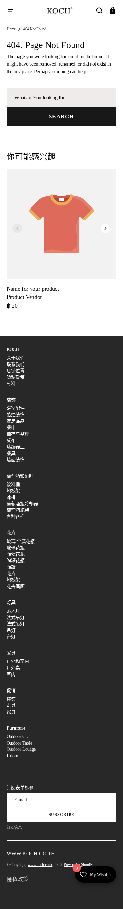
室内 (11, 674)
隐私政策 (16, 377)
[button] (10, 10)
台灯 (11, 636)
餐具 (11, 453)
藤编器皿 (16, 446)
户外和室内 (18, 661)
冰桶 (11, 497)
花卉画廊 (16, 586)
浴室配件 (16, 408)
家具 (11, 711)
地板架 (13, 490)
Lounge (29, 749)
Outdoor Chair (19, 736)
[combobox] (61, 97)
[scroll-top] (109, 895)
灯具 (11, 705)
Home (11, 29)
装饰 (11, 699)
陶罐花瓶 (16, 560)
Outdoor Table (19, 743)
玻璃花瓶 (16, 547)
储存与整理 (18, 434)
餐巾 (11, 427)
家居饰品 (16, 421)
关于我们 (16, 358)
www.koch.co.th (40, 864)
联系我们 (16, 364)
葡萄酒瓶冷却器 (22, 503)
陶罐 (11, 567)
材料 (11, 383)
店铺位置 (16, 370)
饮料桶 (13, 484)
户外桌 (13, 667)
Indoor (12, 755)
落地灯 (13, 611)
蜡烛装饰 (16, 414)
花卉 (11, 573)
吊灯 (11, 630)
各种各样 (16, 516)
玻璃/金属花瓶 (20, 541)
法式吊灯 (16, 617)
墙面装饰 (16, 459)
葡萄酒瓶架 (18, 510)
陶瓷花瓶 (16, 554)
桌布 (11, 440)
